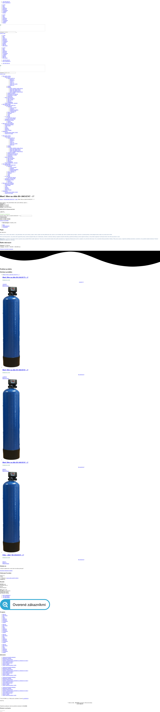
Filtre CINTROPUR (9, 97)
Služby (3, 7)
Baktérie (6, 128)
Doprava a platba (5, 664)
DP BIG (9, 86)
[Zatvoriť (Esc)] (4, 710)
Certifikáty (4, 11)
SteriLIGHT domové (12, 117)
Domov (1, 199)
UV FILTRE (7, 116)
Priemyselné (10, 122)
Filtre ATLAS (7, 77)
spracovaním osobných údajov (12, 578)
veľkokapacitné (13, 111)
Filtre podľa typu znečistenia (8, 123)
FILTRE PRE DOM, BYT (10, 105)
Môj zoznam (4, 45)
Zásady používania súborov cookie (9, 665)
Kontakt (4, 12)
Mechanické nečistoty (9, 124)
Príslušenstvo (10, 102)
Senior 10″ (12, 82)
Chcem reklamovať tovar (7, 662)
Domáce (9, 121)
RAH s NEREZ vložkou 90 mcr (16, 88)
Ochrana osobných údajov (7, 659)
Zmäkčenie (10, 106)
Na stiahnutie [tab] (5, 227)
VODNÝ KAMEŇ (11, 93)
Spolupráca (4, 8)
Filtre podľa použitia (6, 104)
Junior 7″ (12, 81)
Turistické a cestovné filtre (10, 118)
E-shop (3, 4)
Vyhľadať (2, 32)
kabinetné (12, 108)
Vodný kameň (7, 125)
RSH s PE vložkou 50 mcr (15, 90)
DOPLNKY (10, 96)
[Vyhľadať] (16, 32)
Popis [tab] (3, 224)
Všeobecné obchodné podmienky (6, 249)
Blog (3, 5)
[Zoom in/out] (0, 710)
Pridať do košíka (3, 217)
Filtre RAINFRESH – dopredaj (11, 103)
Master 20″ (12, 85)
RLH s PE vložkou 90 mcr (15, 89)
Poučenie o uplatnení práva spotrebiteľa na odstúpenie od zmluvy (15, 660)
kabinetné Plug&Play (14, 109)
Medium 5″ (12, 80)
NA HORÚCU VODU (12, 95)
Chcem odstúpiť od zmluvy (7, 661)
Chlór (9, 115)
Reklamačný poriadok (6, 658)
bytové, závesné (13, 107)
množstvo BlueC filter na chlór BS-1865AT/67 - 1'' (10, 215)
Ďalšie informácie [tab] (5, 225)
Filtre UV (9, 100)
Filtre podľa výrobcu (6, 76)
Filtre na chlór (10, 99)
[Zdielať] (3, 710)
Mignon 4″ (12, 79)
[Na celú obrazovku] (1, 710)
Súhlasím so (10, 578)
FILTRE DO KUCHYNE (13, 94)
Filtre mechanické (11, 98)
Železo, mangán (8, 130)
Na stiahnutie (5, 10)
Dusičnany (10, 113)
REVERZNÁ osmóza (9, 120)
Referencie (4, 9)
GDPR (1, 576)
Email (1, 575)
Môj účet (4, 44)
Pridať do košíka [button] (5, 286)
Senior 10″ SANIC (14, 84)
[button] (5, 218)
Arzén (9, 114)
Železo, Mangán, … (11, 112)
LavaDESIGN (25, 698)
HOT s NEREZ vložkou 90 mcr (16, 91)
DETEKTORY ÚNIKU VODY (11, 132)
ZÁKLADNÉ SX (11, 78)
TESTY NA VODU (9, 133)
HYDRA (9, 87)
